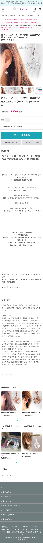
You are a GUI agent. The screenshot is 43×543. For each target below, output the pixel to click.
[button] (3, 9)
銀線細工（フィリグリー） (12, 175)
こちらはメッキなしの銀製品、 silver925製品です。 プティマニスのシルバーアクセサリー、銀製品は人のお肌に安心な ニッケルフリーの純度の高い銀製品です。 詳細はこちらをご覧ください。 (21, 238)
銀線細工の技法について (22, 180)
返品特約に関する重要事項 (12, 126)
